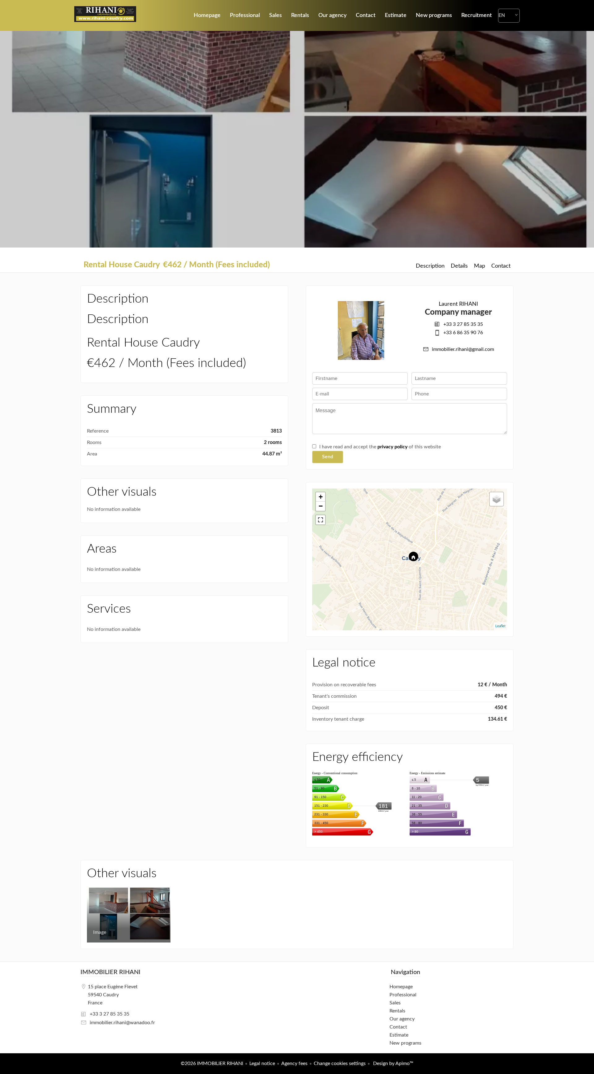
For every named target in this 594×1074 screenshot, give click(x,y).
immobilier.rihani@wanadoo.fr (122, 1022)
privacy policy (392, 446)
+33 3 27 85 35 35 (463, 324)
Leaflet (500, 626)
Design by (392, 1063)
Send (327, 456)
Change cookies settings (340, 1063)
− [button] (321, 506)
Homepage (105, 15)
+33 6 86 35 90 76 (463, 332)
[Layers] (496, 499)
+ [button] (321, 497)
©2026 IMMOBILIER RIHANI (212, 1063)
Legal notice (262, 1063)
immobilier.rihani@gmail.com (463, 349)
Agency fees (294, 1063)
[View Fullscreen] (320, 519)
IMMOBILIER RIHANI (110, 972)
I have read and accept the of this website (380, 446)
